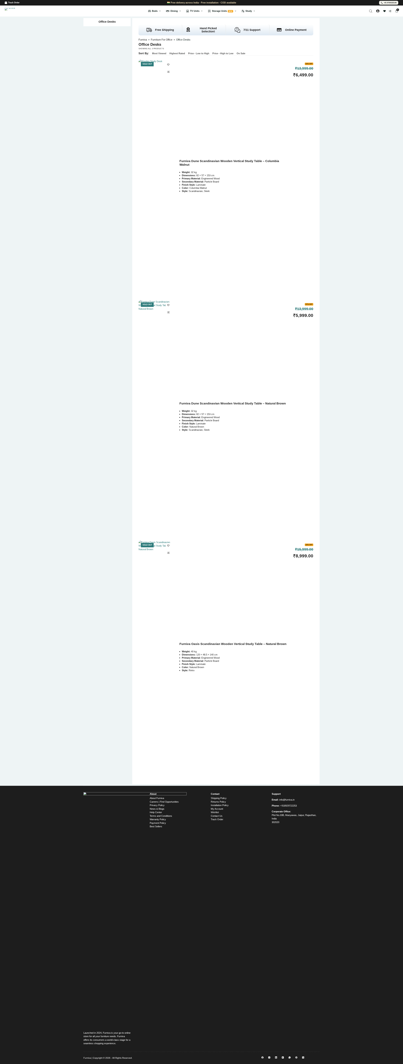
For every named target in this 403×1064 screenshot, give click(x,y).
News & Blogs (157, 808)
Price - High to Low (222, 53)
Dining (174, 11)
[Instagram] (269, 1057)
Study (248, 11)
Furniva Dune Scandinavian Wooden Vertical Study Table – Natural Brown (232, 403)
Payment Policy (158, 823)
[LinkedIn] (276, 1057)
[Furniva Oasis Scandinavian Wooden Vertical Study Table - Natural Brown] (156, 658)
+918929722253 (288, 805)
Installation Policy (220, 805)
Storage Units (222, 11)
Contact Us (216, 816)
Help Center (156, 812)
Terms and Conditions (161, 816)
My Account (217, 808)
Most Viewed (159, 53)
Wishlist (215, 812)
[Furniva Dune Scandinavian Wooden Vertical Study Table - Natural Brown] (156, 418)
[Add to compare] (168, 71)
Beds (155, 11)
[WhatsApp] (290, 1057)
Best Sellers (156, 826)
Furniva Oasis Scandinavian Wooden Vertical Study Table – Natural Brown (233, 644)
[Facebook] (262, 1057)
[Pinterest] (296, 1057)
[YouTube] (283, 1057)
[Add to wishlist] (168, 64)
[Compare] (390, 11)
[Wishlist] (384, 11)
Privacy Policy (157, 805)
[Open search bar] (370, 11)
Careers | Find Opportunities (164, 801)
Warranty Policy (158, 819)
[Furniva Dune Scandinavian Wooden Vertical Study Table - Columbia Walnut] (156, 177)
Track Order (14, 2)
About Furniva (157, 798)
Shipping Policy (219, 798)
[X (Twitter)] (303, 1057)
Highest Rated (177, 53)
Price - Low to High (198, 53)
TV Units (194, 11)
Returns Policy (218, 801)
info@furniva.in (287, 799)
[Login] (377, 11)
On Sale (241, 53)
